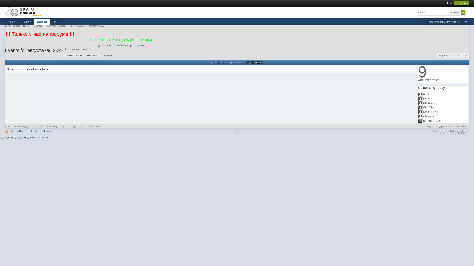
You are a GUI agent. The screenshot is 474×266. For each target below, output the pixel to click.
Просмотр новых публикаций (444, 22)
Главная (12, 22)
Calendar (42, 22)
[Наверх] (237, 132)
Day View (256, 63)
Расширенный (467, 12)
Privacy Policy (462, 126)
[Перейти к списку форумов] (23, 11)
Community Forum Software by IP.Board (451, 131)
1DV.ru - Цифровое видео (17, 126)
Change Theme (18, 131)
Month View (220, 63)
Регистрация (462, 3)
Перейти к (107, 55)
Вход (449, 3)
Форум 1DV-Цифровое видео (440, 126)
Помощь (47, 131)
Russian (34, 131)
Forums (27, 22)
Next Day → (93, 55)
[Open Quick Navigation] (466, 22)
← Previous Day (73, 55)
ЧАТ (55, 22)
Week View (237, 63)
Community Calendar (79, 49)
